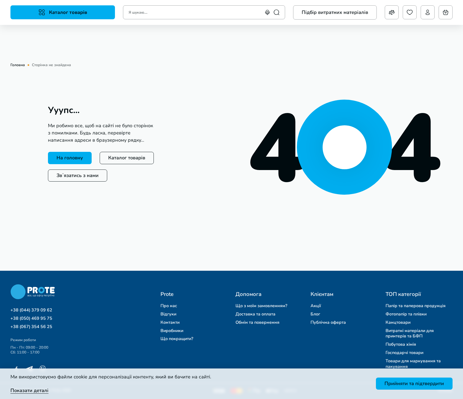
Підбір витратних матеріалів (335, 12)
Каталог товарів (126, 158)
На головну (70, 158)
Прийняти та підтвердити (414, 383)
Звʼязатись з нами (78, 175)
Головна (17, 65)
